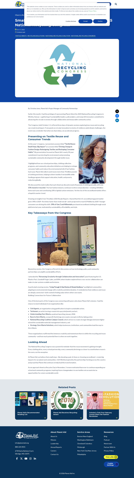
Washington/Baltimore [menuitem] (85, 440)
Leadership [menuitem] (55, 444)
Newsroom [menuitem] (108, 444)
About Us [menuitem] (54, 436)
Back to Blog (20, 15)
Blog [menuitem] (105, 436)
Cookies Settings (71, 21)
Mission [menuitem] (53, 440)
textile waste (21, 36)
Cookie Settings (110, 464)
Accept (85, 21)
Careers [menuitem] (53, 451)
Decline (100, 21)
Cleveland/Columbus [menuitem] (84, 444)
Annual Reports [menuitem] (56, 447)
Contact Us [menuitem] (55, 454)
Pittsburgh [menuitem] (81, 447)
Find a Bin (110, 457)
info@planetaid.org (22, 443)
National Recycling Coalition (57, 36)
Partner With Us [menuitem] (109, 447)
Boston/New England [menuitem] (85, 436)
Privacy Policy (92, 11)
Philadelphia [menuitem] (81, 454)
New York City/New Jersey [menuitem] (86, 451)
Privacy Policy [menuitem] (109, 451)
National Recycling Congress (83, 36)
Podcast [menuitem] (107, 440)
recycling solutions (36, 36)
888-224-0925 (20, 447)
